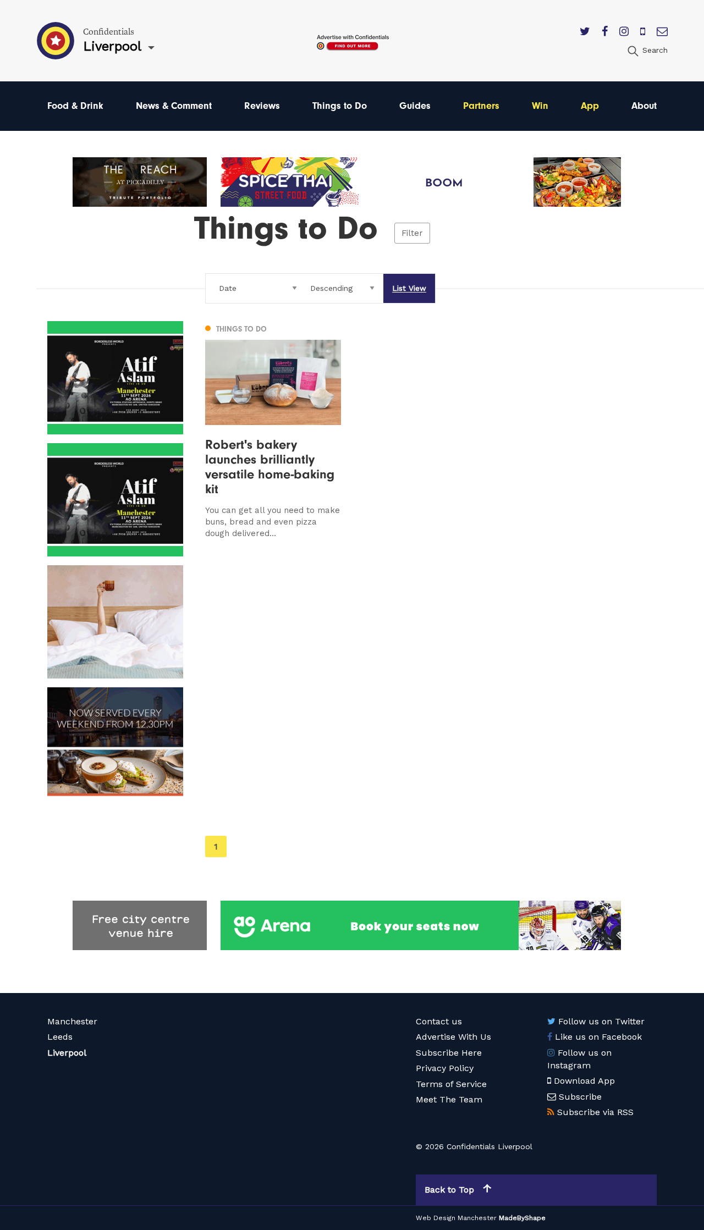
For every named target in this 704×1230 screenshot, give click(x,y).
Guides (415, 106)
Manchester (72, 1021)
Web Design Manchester (456, 1218)
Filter (412, 233)
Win (540, 106)
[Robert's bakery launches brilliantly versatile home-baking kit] (273, 430)
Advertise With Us (453, 1037)
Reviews (262, 106)
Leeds (60, 1037)
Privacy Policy (445, 1068)
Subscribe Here (449, 1052)
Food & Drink (75, 106)
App (590, 106)
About (644, 106)
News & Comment (174, 106)
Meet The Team (449, 1099)
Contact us (439, 1021)
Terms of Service (451, 1084)
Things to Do (339, 106)
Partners (481, 106)
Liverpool (66, 1052)
